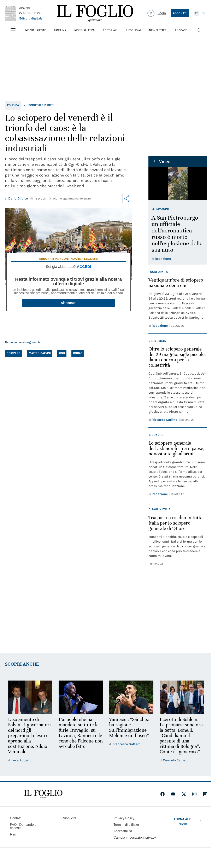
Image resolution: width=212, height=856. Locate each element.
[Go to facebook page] (162, 794)
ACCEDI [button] (84, 267)
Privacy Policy (123, 818)
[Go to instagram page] (194, 794)
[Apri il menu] (13, 30)
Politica (13, 105)
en (203, 13)
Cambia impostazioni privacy (134, 837)
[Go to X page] (184, 794)
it (196, 13)
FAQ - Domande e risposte (23, 826)
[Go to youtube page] (173, 794)
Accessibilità (122, 831)
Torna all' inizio (182, 821)
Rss (13, 834)
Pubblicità (69, 818)
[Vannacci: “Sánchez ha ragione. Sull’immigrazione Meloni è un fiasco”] (131, 697)
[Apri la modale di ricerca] (199, 30)
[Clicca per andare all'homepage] (43, 794)
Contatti (15, 818)
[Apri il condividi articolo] (127, 198)
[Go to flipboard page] (205, 794)
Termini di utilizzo (126, 824)
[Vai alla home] (95, 13)
